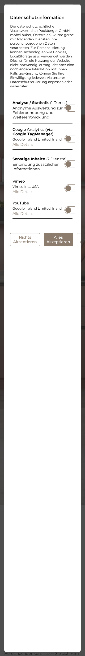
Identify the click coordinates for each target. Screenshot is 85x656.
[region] (42, 160)
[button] (68, 107)
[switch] (68, 106)
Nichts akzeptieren (25, 239)
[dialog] (42, 328)
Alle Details (23, 144)
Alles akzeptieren (58, 239)
